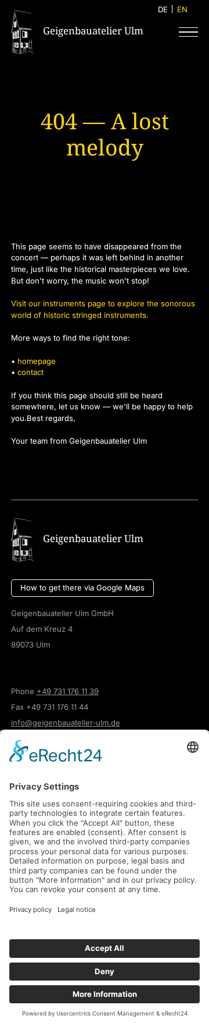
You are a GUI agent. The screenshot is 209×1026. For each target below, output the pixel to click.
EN (182, 9)
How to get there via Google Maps (82, 587)
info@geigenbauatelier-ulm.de (65, 722)
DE (163, 9)
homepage (36, 361)
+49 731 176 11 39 (68, 691)
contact (30, 372)
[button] (188, 32)
